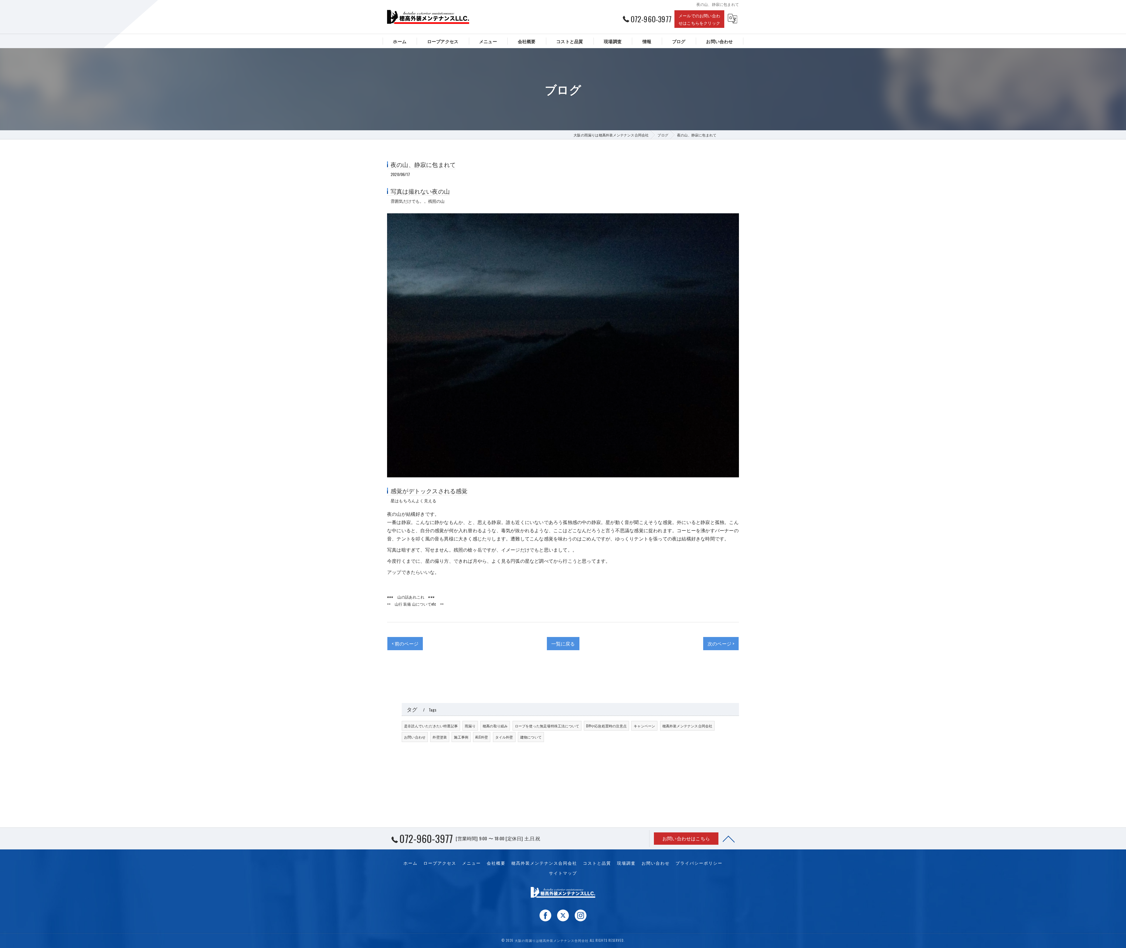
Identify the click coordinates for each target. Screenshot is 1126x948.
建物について (531, 736)
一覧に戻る (563, 643)
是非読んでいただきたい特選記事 (431, 725)
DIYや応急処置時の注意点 (606, 725)
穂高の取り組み (495, 725)
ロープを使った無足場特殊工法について (547, 725)
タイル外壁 (504, 736)
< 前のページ (405, 643)
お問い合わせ (414, 736)
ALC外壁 (481, 736)
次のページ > (721, 643)
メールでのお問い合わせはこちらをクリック (699, 19)
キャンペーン (644, 725)
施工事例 (461, 736)
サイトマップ (563, 873)
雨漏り (470, 725)
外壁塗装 (440, 736)
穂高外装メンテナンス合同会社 (687, 725)
